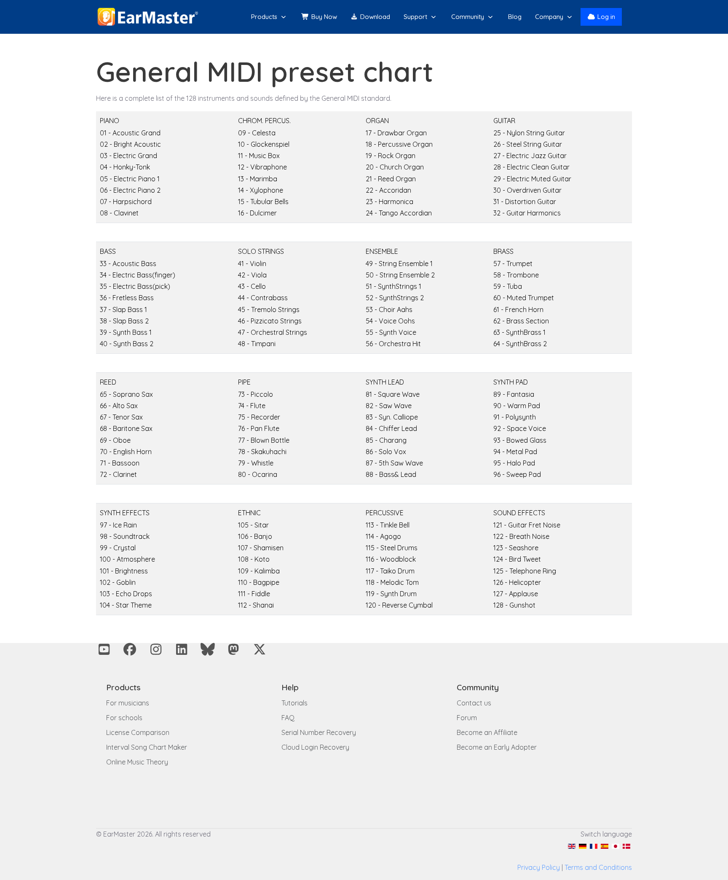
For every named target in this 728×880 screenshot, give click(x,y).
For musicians (127, 703)
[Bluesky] (208, 649)
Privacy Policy (538, 867)
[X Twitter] (260, 649)
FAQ (287, 717)
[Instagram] (156, 649)
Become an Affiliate (487, 732)
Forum (467, 717)
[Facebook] (130, 649)
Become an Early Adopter (497, 747)
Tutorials (294, 703)
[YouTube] (104, 649)
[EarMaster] (147, 16)
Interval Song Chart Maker (146, 747)
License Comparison (137, 732)
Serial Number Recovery (318, 732)
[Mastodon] (234, 649)
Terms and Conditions (598, 867)
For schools (124, 717)
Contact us (474, 703)
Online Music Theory (137, 762)
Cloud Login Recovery (315, 747)
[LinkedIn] (182, 649)
